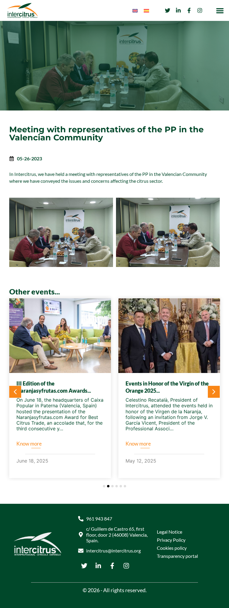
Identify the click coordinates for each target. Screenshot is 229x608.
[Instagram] (199, 10)
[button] (220, 10)
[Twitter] (167, 10)
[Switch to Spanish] (146, 11)
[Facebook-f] (189, 10)
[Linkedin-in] (178, 10)
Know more (29, 443)
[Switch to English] (135, 11)
